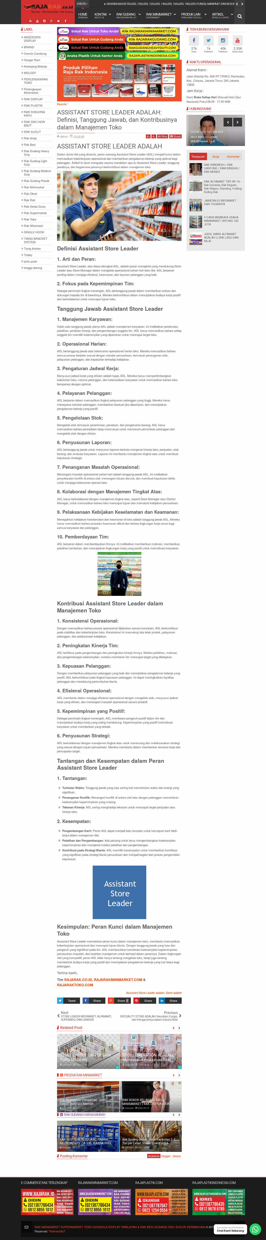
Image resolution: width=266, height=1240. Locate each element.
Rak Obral (30, 194)
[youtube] (37, 21)
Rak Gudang (126, 15)
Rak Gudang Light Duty (35, 162)
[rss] (30, 21)
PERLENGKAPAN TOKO (36, 81)
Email (177, 136)
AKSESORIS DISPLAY (32, 39)
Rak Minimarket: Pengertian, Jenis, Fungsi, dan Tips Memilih (83, 1102)
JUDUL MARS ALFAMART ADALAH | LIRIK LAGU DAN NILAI (221, 237)
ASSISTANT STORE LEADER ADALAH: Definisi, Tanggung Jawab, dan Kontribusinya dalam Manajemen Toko (117, 120)
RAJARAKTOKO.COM (75, 984)
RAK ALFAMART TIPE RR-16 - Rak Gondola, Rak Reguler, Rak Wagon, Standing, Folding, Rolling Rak (223, 187)
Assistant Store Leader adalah (145, 993)
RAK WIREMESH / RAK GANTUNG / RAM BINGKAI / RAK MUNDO (222, 168)
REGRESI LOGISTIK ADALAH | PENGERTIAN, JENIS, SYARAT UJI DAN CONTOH (153, 3)
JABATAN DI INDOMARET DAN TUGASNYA (220, 202)
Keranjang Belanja (35, 66)
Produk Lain (191, 15)
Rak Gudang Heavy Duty (36, 152)
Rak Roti (29, 200)
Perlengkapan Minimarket (32, 91)
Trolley (28, 255)
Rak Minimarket (159, 15)
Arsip (215, 156)
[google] (51, 21)
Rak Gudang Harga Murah (84, 1115)
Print (164, 136)
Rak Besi (30, 145)
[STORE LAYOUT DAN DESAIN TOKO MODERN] (88, 1051)
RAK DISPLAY (33, 99)
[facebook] (65, 21)
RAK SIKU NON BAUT (34, 123)
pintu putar (30, 261)
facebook (153, 1156)
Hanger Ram (32, 60)
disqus (177, 1156)
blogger (166, 1156)
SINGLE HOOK (34, 232)
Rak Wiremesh (33, 226)
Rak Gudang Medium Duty (37, 172)
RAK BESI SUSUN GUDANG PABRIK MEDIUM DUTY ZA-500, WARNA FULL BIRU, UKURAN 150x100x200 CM (86, 1143)
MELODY (30, 73)
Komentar (233, 156)
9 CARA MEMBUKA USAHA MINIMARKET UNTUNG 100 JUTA (221, 221)
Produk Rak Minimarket (83, 1075)
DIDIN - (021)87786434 (205, 132)
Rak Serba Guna (34, 206)
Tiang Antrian (32, 248)
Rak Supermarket (35, 213)
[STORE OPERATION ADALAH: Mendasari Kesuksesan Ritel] (151, 1051)
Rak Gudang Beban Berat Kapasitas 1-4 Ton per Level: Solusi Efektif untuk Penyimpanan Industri (148, 1143)
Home (83, 15)
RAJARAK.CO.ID (78, 979)
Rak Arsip (30, 138)
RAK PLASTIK (33, 105)
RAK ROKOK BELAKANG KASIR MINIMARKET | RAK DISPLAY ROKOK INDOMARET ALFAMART (148, 1103)
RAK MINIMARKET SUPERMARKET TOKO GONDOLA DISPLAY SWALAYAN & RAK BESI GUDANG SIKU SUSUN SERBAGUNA (120, 1227)
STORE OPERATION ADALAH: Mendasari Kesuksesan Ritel (148, 1057)
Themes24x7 (57, 1231)
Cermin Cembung (35, 53)
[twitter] (58, 21)
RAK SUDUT (32, 132)
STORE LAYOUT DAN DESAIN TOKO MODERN (85, 1057)
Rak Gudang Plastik (36, 181)
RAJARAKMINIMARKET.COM (118, 979)
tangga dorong (33, 268)
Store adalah (174, 993)
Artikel (220, 15)
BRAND (29, 47)
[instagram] (44, 21)
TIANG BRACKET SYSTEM (35, 240)
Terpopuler (198, 156)
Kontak (101, 15)
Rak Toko (30, 219)
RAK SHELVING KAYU (34, 113)
